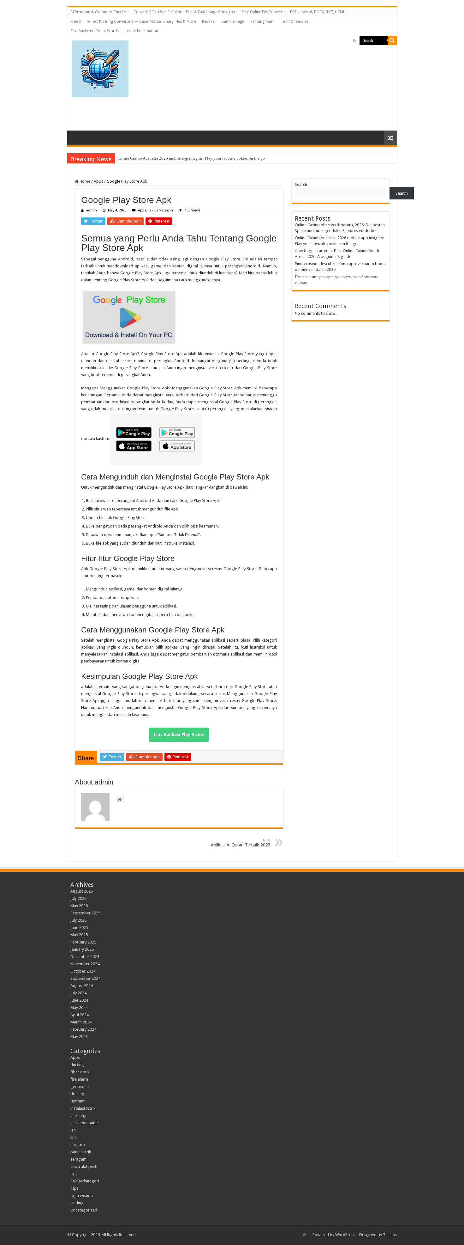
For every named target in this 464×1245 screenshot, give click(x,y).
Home (84, 181)
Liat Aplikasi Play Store (179, 734)
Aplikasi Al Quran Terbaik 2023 (241, 842)
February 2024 (83, 1029)
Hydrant (77, 1101)
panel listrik (80, 1152)
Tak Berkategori (160, 210)
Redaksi (208, 21)
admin (91, 210)
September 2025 (85, 913)
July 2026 (78, 898)
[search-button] (392, 40)
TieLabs (390, 1234)
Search (301, 184)
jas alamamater (84, 1122)
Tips (74, 1188)
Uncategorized (83, 1210)
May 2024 (79, 1007)
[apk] (100, 67)
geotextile (79, 1086)
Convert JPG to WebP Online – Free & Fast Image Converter (184, 12)
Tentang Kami (262, 21)
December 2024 (84, 956)
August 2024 (81, 985)
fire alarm (79, 1079)
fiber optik (79, 1072)
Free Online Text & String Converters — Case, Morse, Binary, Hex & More (133, 21)
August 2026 (81, 891)
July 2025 (78, 920)
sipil (74, 1173)
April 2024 (79, 1014)
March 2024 (81, 1022)
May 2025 (79, 934)
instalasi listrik (82, 1108)
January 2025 (82, 949)
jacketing (78, 1115)
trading (77, 1202)
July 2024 (78, 993)
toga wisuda (81, 1195)
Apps (98, 181)
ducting (77, 1064)
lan (73, 1130)
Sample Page (233, 21)
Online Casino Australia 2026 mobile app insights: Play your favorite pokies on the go (191, 158)
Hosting (77, 1093)
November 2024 (84, 963)
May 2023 (79, 1036)
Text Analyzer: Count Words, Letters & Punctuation (114, 31)
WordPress (345, 1234)
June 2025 (79, 927)
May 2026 (79, 905)
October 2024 (82, 971)
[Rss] (354, 41)
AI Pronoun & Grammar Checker (98, 12)
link (73, 1137)
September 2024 (85, 978)
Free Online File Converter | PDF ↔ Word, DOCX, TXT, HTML (293, 12)
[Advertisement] (299, 80)
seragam (78, 1159)
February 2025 (83, 942)
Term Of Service (294, 21)
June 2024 (79, 1000)
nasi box (78, 1144)
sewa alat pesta (84, 1166)
